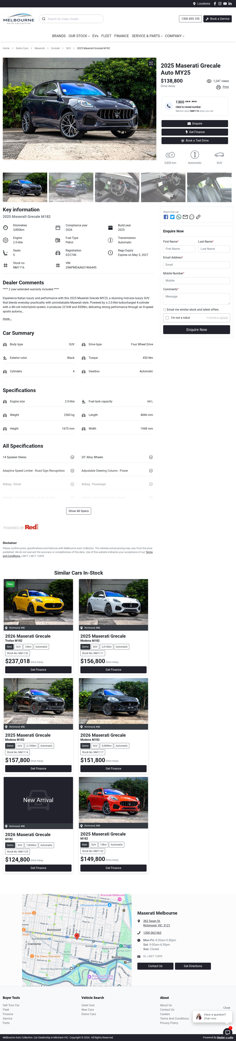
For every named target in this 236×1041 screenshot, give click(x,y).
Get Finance (197, 132)
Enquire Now (196, 329)
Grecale (55, 48)
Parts (6, 1023)
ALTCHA (224, 318)
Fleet (6, 1009)
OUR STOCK (78, 36)
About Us (166, 1005)
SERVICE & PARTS (146, 36)
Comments (171, 289)
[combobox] (71, 19)
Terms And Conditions (174, 1018)
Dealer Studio (225, 1037)
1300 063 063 (152, 933)
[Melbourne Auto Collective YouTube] (225, 3)
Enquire (197, 123)
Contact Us (155, 966)
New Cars (87, 1009)
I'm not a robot (180, 317)
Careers (165, 1014)
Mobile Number (173, 273)
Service (7, 1018)
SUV (68, 48)
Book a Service (219, 19)
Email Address (173, 257)
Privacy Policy (169, 1023)
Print (226, 87)
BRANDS (59, 36)
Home (6, 48)
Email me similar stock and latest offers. (193, 309)
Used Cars (88, 1005)
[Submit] (43, 19)
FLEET (106, 36)
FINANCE (121, 36)
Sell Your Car (11, 1005)
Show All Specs (79, 511)
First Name (171, 241)
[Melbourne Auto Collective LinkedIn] (230, 3)
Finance (8, 1014)
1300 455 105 (190, 19)
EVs (95, 36)
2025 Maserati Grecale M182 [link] (93, 48)
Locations (203, 3)
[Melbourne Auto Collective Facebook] (215, 3)
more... (7, 319)
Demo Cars (22, 48)
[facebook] (166, 217)
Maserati (40, 48)
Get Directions (193, 966)
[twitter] (172, 217)
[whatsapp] (179, 217)
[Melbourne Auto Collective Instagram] (220, 3)
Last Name (206, 241)
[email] (185, 217)
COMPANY (173, 36)
